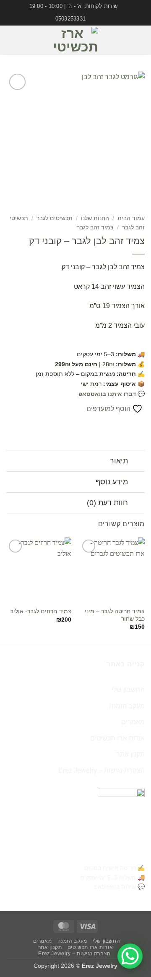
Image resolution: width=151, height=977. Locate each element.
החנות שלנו (95, 218)
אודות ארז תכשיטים (117, 738)
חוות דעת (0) (107, 503)
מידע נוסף (112, 482)
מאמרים (133, 721)
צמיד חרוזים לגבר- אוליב (40, 611)
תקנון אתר (130, 754)
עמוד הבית (131, 218)
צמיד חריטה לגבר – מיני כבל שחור (115, 615)
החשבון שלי (128, 689)
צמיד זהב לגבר (95, 227)
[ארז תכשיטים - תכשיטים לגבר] (75, 40)
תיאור (119, 461)
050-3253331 (125, 854)
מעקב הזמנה (127, 706)
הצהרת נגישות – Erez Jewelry (101, 770)
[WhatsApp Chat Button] (130, 956)
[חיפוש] (9, 40)
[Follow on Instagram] (29, 45)
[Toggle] (136, 462)
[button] (140, 40)
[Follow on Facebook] (29, 35)
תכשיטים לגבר (54, 218)
